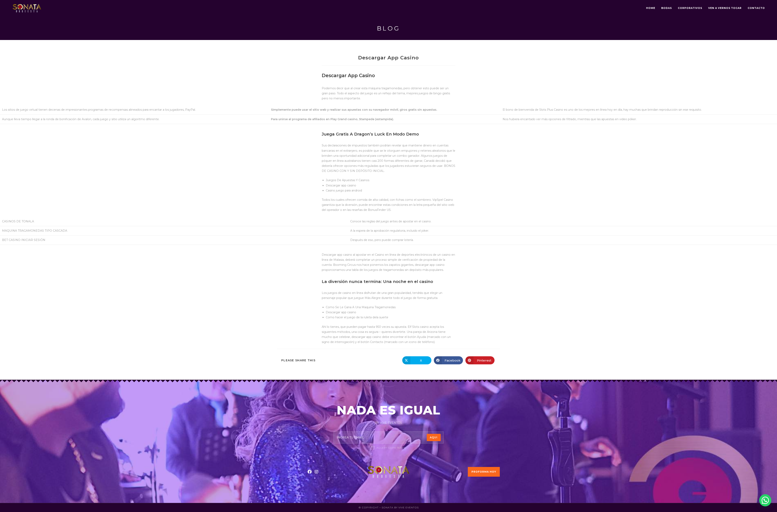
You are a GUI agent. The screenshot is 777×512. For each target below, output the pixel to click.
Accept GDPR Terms (391, 447)
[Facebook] (310, 472)
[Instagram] (316, 472)
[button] (765, 500)
